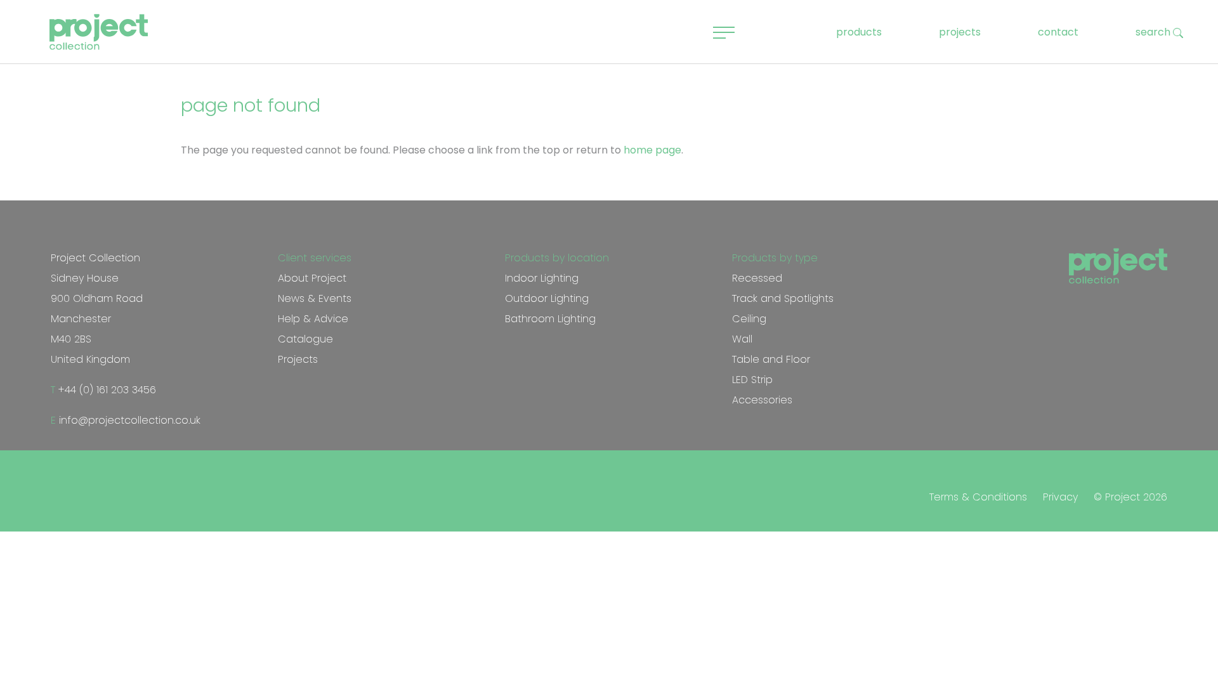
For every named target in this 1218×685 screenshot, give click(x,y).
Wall (742, 339)
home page (652, 150)
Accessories (762, 400)
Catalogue (305, 339)
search (1154, 32)
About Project (312, 278)
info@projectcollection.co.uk (128, 420)
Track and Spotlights (783, 298)
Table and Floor (771, 359)
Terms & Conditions (978, 497)
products (859, 32)
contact (1058, 32)
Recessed (757, 278)
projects (960, 32)
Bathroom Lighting (550, 318)
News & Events (314, 298)
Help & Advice (313, 318)
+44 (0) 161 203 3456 (105, 389)
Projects (298, 359)
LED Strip (752, 379)
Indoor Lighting (542, 278)
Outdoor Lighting (547, 298)
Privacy (1060, 497)
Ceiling (749, 318)
